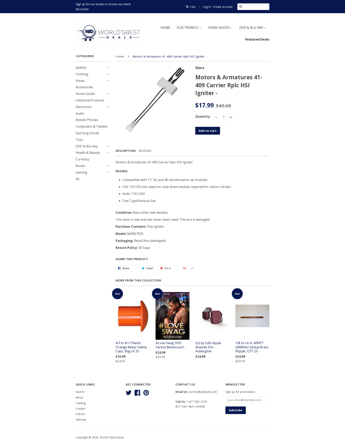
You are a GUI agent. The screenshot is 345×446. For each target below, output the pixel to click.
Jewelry (81, 67)
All (77, 179)
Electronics (84, 107)
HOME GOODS (219, 27)
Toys (79, 139)
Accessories (84, 87)
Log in (207, 7)
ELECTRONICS (188, 27)
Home (120, 56)
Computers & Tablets (92, 126)
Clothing (82, 74)
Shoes (80, 80)
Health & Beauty (88, 152)
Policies (80, 414)
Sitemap (81, 419)
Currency (82, 159)
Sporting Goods (87, 133)
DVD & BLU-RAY (251, 27)
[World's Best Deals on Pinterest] (146, 392)
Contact (80, 408)
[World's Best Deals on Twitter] (129, 392)
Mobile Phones (87, 120)
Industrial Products (90, 100)
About (79, 397)
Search (80, 392)
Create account (223, 7)
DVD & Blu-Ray (87, 146)
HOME (165, 27)
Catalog (80, 403)
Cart (192, 7)
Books (80, 166)
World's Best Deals (112, 437)
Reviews (145, 151)
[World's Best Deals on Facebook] (137, 392)
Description (126, 151)
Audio (80, 113)
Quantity (202, 116)
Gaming (81, 172)
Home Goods (85, 93)
